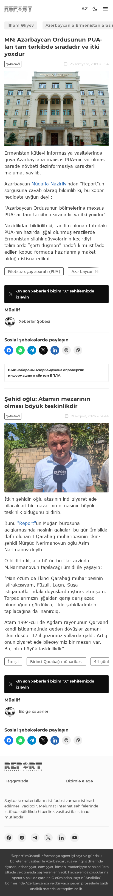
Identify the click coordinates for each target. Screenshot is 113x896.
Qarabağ (13, 64)
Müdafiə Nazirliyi (49, 183)
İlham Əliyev (20, 25)
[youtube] (74, 837)
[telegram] (31, 350)
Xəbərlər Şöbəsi (34, 321)
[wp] (20, 350)
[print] (66, 350)
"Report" (26, 523)
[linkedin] (54, 350)
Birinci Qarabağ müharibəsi (56, 661)
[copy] (78, 350)
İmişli (13, 661)
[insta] (22, 837)
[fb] (8, 350)
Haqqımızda (16, 781)
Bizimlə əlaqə (79, 781)
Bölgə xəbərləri (34, 711)
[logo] (18, 9)
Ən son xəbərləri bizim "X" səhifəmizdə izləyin (55, 294)
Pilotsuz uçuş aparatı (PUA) (34, 271)
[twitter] (43, 350)
